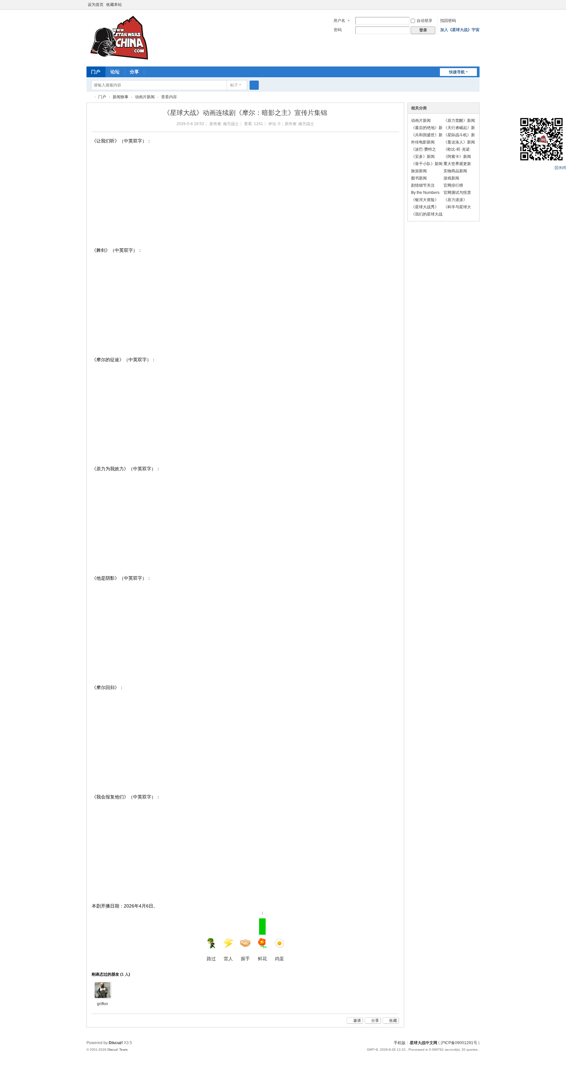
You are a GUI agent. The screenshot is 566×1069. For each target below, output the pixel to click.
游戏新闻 (451, 178)
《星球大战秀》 (425, 207)
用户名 (339, 20)
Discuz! (116, 1043)
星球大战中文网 (423, 1043)
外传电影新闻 (423, 142)
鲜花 (262, 939)
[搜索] (254, 85)
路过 (211, 958)
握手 (245, 958)
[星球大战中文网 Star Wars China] (119, 37)
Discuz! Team (117, 1049)
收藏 (393, 1020)
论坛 (115, 71)
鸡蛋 (279, 958)
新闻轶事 (120, 97)
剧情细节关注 (423, 185)
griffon (102, 1004)
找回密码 (448, 20)
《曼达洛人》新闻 (459, 142)
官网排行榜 (453, 185)
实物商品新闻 (455, 171)
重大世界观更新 (457, 163)
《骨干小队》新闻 (427, 163)
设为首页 (96, 4)
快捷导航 (457, 72)
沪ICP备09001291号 (459, 1043)
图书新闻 (419, 178)
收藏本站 (114, 4)
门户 (95, 71)
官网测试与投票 (457, 192)
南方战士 (231, 124)
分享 (134, 71)
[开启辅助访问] (478, 5)
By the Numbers (425, 192)
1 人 (125, 974)
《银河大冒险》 (425, 199)
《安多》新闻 (423, 156)
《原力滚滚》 (455, 199)
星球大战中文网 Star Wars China (89, 97)
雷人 (228, 958)
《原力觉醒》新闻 (459, 120)
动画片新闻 (145, 97)
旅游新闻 (419, 171)
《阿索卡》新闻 (457, 156)
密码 (338, 30)
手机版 (400, 1043)
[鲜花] (102, 990)
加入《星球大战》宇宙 (460, 30)
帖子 (234, 85)
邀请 (357, 1020)
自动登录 (424, 20)
